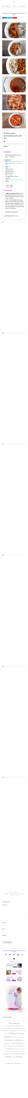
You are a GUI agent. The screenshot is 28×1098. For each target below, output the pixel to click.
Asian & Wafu (15, 1026)
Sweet (18, 1054)
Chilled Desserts (17, 1030)
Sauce (18, 1051)
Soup (9, 1054)
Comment (4, 904)
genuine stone (13, 1046)
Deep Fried (19, 1037)
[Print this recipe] (4, 141)
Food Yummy (16, 1043)
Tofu (12, 1056)
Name (4, 922)
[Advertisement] (14, 1083)
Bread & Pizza (21, 1028)
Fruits (23, 1043)
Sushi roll (13, 1054)
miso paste (9, 174)
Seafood (22, 1051)
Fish (10, 1043)
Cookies (6, 1034)
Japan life (16, 1048)
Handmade (20, 1046)
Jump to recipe (5, 21)
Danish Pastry (13, 1037)
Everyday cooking (14, 894)
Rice (15, 1051)
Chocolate (23, 1030)
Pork (16, 895)
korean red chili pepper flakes (15, 179)
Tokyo (14, 1056)
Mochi (20, 1048)
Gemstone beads (6, 1046)
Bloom (22, 1063)
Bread (15, 1028)
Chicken (11, 1030)
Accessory (8, 1026)
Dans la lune (14, 6)
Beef (9, 1028)
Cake (4, 1030)
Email (3, 929)
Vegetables (19, 1056)
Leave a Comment (14, 892)
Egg (23, 1037)
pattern (8, 1051)
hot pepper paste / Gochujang (14, 161)
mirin (9, 166)
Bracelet (12, 1028)
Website (4, 935)
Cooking (15, 893)
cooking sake (11, 163)
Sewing (5, 1054)
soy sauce (10, 168)
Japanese (10, 1048)
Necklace (22, 1048)
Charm (7, 1030)
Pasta (5, 1051)
